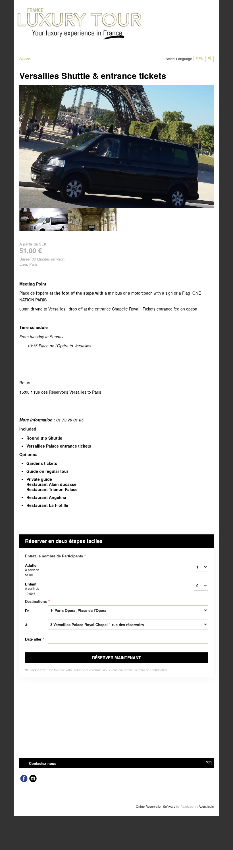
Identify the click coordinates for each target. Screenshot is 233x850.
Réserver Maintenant (116, 657)
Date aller (34, 639)
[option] (43, 219)
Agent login (206, 806)
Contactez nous (42, 763)
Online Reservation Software (155, 806)
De (27, 610)
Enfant (32, 588)
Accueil (25, 58)
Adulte (32, 570)
